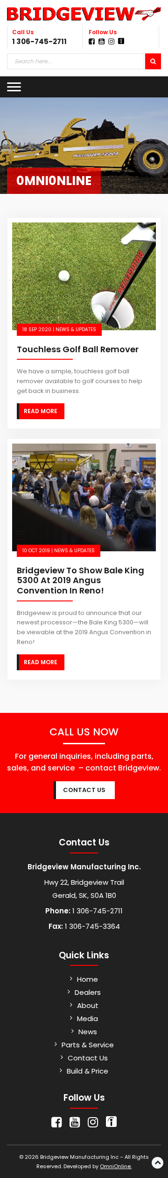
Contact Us (88, 1058)
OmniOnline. (116, 1166)
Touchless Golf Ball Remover (78, 349)
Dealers (88, 992)
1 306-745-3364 (91, 926)
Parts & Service (88, 1045)
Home (87, 979)
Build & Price (87, 1071)
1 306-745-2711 (39, 41)
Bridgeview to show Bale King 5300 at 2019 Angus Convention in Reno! (80, 580)
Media (87, 1018)
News (87, 1032)
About (87, 1005)
